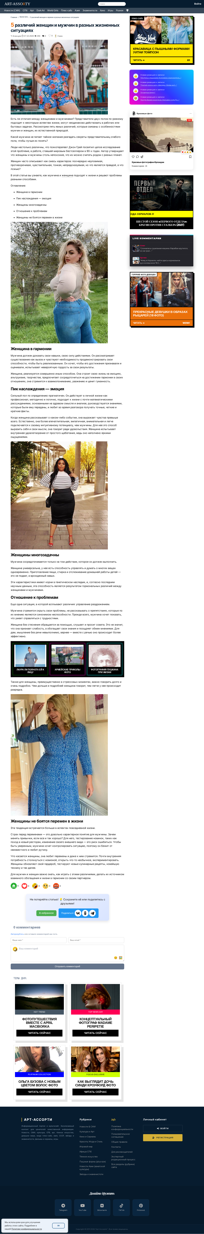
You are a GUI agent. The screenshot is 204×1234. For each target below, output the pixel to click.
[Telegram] (92, 913)
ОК (58, 1226)
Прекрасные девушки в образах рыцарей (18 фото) (160, 313)
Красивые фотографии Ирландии (148, 162)
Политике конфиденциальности (26, 1229)
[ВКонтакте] (78, 913)
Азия (77, 10)
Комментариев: (139, 166)
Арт (32, 10)
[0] (14, 886)
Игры (110, 10)
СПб (25, 10)
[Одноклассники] (85, 913)
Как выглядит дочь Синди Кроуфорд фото (95, 1083)
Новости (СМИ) (12, 10)
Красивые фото (144, 113)
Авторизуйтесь (17, 934)
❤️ (183, 152)
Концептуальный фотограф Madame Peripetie (95, 1022)
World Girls (52, 10)
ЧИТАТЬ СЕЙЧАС (39, 1033)
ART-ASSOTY (17, 4)
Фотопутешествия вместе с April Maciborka (39, 1022)
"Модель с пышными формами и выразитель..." (160, 78)
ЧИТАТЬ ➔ (138, 60)
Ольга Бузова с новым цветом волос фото (39, 1083)
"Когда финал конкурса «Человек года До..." (159, 100)
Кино (102, 10)
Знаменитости (90, 10)
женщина (67, 175)
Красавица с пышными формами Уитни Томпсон (161, 50)
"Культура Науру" (147, 92)
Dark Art (41, 10)
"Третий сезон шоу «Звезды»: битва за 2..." (158, 85)
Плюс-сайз (66, 10)
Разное (119, 10)
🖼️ (120, 957)
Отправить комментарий (67, 966)
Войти (197, 4)
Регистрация (164, 1137)
